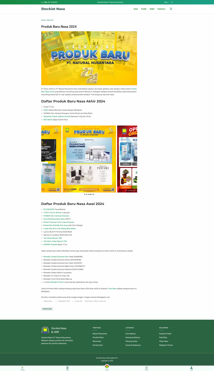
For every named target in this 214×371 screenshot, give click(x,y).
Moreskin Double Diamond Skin (55, 257)
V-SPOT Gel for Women (52, 213)
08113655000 (52, 2)
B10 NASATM (48, 209)
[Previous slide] (43, 159)
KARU (45, 110)
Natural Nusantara (100, 334)
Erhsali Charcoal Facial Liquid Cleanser (58, 222)
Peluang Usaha (131, 341)
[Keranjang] (171, 9)
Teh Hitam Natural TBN (52, 238)
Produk (143, 9)
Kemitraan (161, 9)
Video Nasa (163, 341)
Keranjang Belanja (133, 337)
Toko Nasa (112, 289)
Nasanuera (97, 341)
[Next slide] (135, 159)
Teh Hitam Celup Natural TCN (55, 241)
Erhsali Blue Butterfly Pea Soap (55, 225)
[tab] (84, 194)
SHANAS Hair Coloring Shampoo (56, 216)
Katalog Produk (165, 334)
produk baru (47, 309)
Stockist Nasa (53, 9)
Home (136, 9)
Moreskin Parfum (57, 282)
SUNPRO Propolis (50, 244)
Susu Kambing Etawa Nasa (54, 219)
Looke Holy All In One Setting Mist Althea (59, 229)
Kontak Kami (98, 345)
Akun (166, 2)
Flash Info (78, 301)
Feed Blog (163, 337)
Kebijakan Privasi (166, 345)
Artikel (152, 9)
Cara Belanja (131, 334)
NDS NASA (47, 120)
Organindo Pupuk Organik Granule (56, 116)
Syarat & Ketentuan (133, 345)
